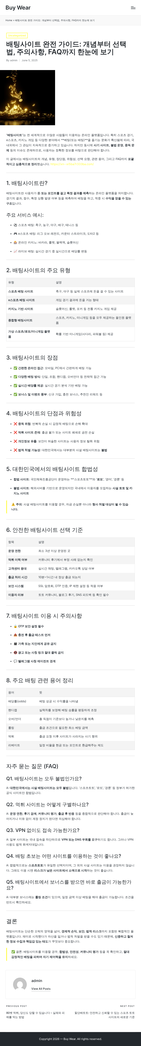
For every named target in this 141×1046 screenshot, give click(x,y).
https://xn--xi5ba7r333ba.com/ (72, 164)
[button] (40, 988)
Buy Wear (18, 8)
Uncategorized (17, 35)
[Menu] (133, 7)
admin (36, 981)
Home (9, 20)
